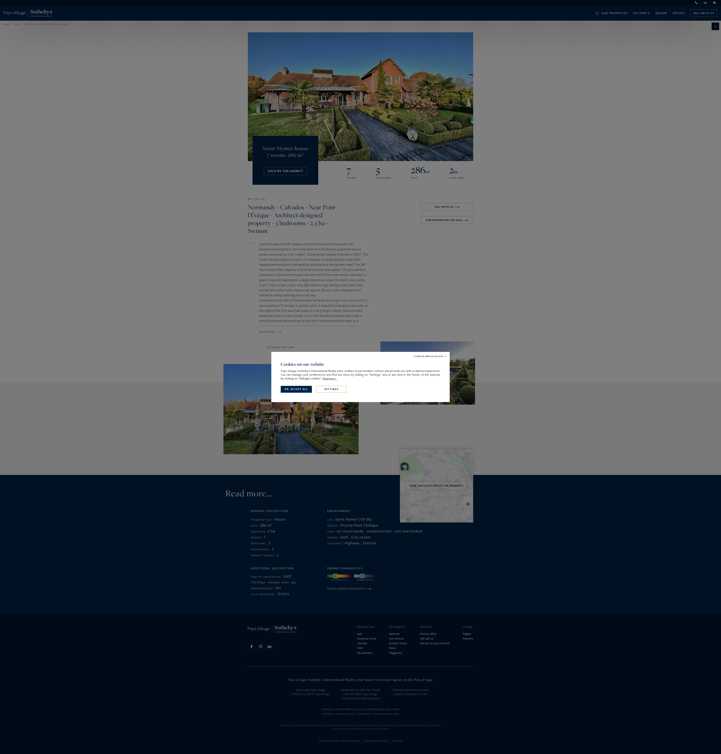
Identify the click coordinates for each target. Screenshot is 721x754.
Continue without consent (428, 356)
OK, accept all (296, 389)
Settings (331, 389)
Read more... (330, 378)
